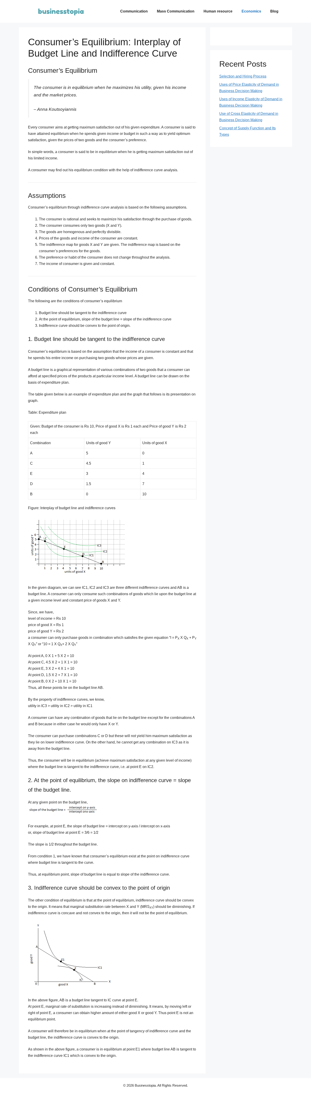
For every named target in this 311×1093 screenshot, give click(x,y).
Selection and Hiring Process (242, 76)
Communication (134, 11)
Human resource (218, 11)
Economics (251, 11)
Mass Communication (175, 11)
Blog (274, 11)
